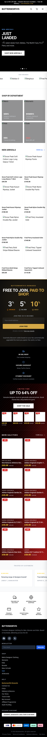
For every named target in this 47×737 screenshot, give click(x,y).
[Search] (31, 9)
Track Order (6, 697)
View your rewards (29, 331)
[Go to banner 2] (22, 68)
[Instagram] (9, 638)
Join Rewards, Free (27, 3)
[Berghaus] (28, 81)
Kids (3, 663)
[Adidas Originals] (14, 81)
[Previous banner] (4, 42)
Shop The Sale (23, 406)
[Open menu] (42, 9)
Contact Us (6, 686)
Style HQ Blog (6, 705)
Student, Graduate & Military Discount (19, 714)
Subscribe (41, 647)
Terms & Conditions (19, 734)
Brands (4, 665)
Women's (5, 660)
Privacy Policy (6, 734)
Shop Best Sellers (13, 53)
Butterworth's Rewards (10, 683)
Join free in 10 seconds (24, 316)
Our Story (5, 694)
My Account (6, 699)
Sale (3, 671)
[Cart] (37, 9)
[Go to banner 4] (26, 68)
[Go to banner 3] (24, 68)
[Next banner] (43, 42)
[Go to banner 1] (20, 68)
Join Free (23, 326)
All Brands (5, 674)
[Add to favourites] (20, 156)
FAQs (4, 688)
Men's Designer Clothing (10, 657)
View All (39, 150)
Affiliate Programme (9, 702)
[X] (15, 638)
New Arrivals (6, 668)
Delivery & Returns (8, 691)
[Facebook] (4, 638)
